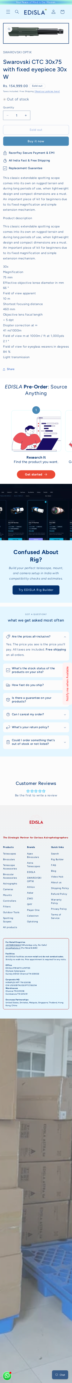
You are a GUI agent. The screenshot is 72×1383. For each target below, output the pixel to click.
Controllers (9, 901)
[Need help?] (7, 1375)
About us (56, 882)
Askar (30, 892)
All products (10, 927)
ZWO (30, 898)
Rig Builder (57, 859)
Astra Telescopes (33, 865)
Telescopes (9, 853)
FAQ (53, 865)
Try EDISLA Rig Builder (36, 590)
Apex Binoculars (33, 855)
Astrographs (10, 883)
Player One (33, 910)
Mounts (7, 895)
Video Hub (57, 876)
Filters (7, 906)
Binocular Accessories (10, 876)
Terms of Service (56, 916)
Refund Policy (59, 894)
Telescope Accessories (10, 867)
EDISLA (31, 872)
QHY (29, 904)
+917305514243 (13, 945)
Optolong (32, 921)
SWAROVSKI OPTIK (34, 880)
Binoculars (9, 859)
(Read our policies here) (47, 91)
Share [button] (11, 369)
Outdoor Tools (11, 912)
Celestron (33, 915)
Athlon (31, 887)
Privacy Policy (59, 909)
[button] (8, 11)
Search (55, 853)
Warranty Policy (56, 901)
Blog (53, 871)
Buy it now (36, 141)
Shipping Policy (60, 888)
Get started (33, 474)
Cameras (8, 889)
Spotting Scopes (8, 920)
